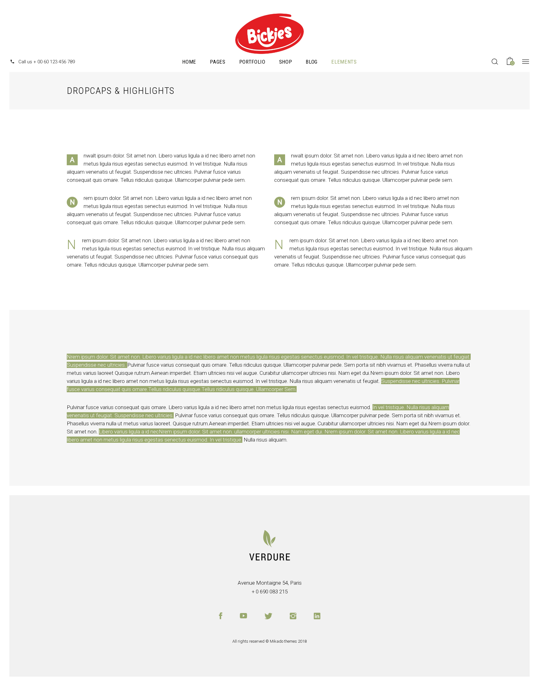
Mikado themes (283, 641)
